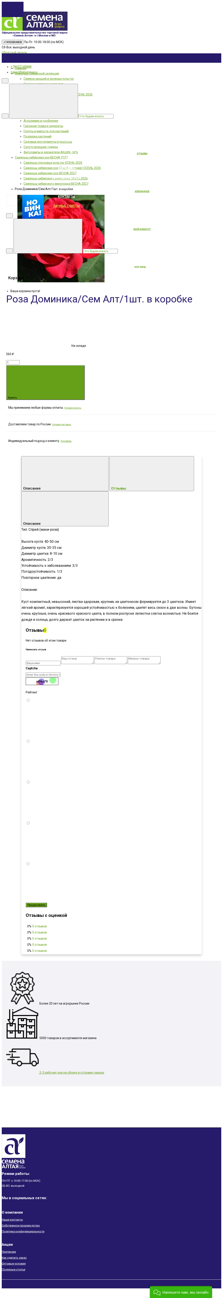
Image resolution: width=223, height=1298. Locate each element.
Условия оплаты (72, 408)
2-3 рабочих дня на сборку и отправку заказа (71, 1072)
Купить (13, 397)
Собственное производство (21, 1225)
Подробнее (66, 441)
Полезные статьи (13, 1269)
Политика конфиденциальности (23, 1231)
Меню (99, 89)
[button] (181, 1292)
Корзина (140, 267)
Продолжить (36, 905)
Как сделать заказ (14, 1257)
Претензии (9, 1251)
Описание (32, 488)
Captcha (32, 668)
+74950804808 (12, 42)
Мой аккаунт (142, 229)
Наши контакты (12, 1219)
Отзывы (119, 488)
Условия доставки (61, 424)
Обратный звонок (14, 52)
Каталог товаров (99, 131)
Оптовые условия (14, 1263)
